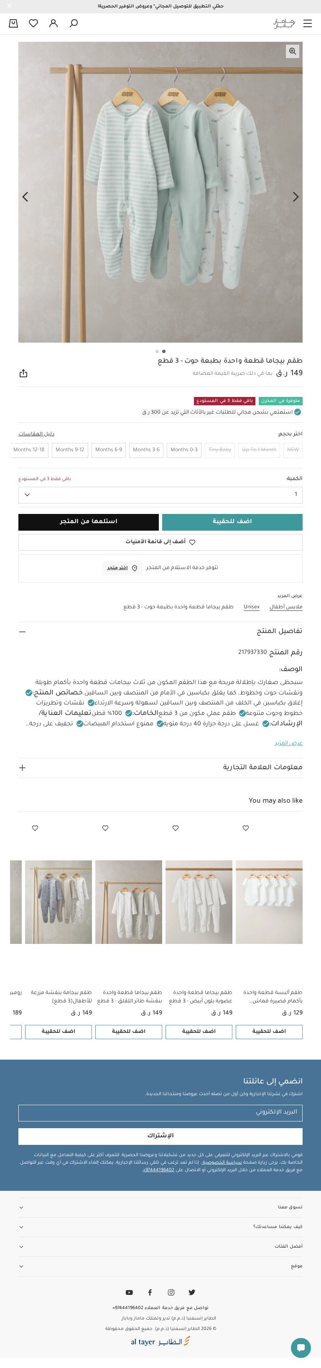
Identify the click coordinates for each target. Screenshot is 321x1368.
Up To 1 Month (259, 450)
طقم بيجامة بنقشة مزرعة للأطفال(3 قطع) (61, 997)
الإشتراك (160, 1136)
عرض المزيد (289, 744)
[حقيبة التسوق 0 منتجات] (13, 24)
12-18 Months (29, 450)
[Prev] (296, 196)
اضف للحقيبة (269, 1032)
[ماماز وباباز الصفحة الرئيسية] (284, 24)
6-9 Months (108, 450)
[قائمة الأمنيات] (245, 828)
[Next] (25, 196)
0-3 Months (184, 450)
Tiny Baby (220, 450)
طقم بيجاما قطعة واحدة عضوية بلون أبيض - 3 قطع (200, 997)
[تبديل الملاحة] (308, 23)
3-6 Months (146, 450)
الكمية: (294, 479)
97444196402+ (158, 1170)
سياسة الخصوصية (221, 1162)
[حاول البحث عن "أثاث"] (74, 23)
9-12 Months (70, 450)
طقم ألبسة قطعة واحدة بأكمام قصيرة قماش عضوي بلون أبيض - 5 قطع (271, 998)
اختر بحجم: (290, 434)
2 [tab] (157, 351)
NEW (293, 450)
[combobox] (160, 495)
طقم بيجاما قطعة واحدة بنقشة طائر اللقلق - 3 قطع (129, 997)
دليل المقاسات (36, 434)
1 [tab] (164, 351)
